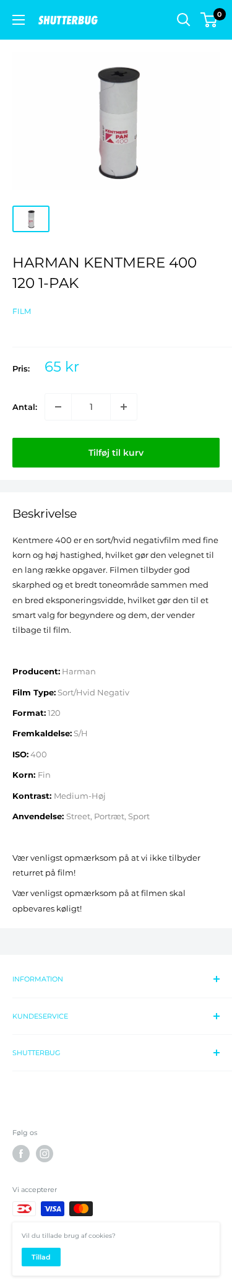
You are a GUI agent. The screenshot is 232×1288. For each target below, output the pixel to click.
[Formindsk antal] (58, 407)
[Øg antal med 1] (124, 407)
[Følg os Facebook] (21, 1153)
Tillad (41, 1257)
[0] (209, 19)
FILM (21, 311)
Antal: (24, 407)
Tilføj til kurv (116, 452)
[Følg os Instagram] (44, 1153)
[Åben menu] (18, 20)
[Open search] (184, 20)
